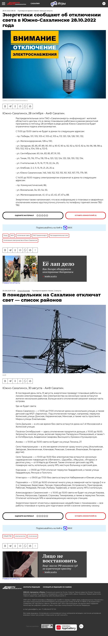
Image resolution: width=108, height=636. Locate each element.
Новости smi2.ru (11, 283)
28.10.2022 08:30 (9, 11)
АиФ (4, 375)
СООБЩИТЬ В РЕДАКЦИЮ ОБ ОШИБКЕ (57, 587)
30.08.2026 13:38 (9, 291)
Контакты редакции (31, 587)
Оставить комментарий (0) (86, 215)
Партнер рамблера (32, 626)
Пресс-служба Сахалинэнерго (15, 100)
